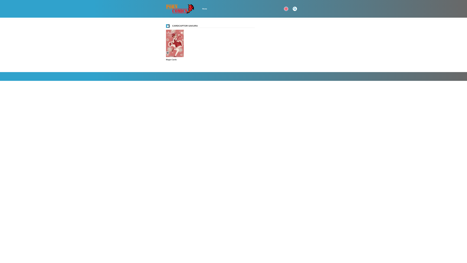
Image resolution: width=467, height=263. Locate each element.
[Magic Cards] (175, 43)
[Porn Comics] (180, 9)
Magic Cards (171, 60)
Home (204, 9)
